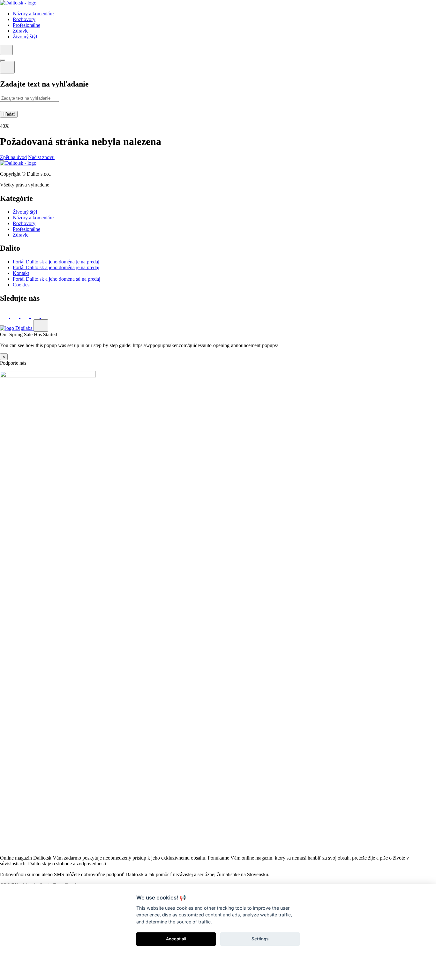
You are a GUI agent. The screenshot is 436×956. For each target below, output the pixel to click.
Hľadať (9, 114)
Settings (260, 938)
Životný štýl (25, 212)
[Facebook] (5, 316)
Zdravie (20, 235)
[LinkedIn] (25, 316)
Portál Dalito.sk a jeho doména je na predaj (56, 261)
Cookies (21, 284)
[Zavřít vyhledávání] (7, 67)
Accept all (176, 938)
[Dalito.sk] (18, 2)
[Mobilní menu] (2, 60)
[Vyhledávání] (6, 50)
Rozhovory (24, 223)
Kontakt (21, 273)
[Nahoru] (41, 325)
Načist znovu (41, 157)
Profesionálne (26, 229)
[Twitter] (15, 316)
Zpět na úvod (13, 157)
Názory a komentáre (33, 217)
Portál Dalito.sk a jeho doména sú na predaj (56, 279)
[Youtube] (36, 316)
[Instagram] (45, 316)
